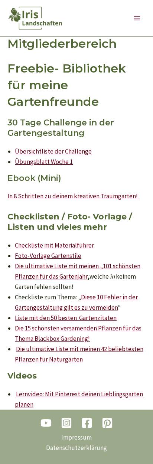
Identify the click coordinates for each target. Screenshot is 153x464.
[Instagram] (66, 422)
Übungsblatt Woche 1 (44, 162)
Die (19, 266)
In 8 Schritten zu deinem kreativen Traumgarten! (72, 196)
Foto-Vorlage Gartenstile (48, 256)
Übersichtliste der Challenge (53, 151)
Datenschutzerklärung (76, 448)
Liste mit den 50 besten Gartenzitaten (66, 318)
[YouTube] (46, 422)
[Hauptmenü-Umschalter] (137, 18)
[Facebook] (86, 422)
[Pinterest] (107, 422)
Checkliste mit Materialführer (54, 245)
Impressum (76, 437)
